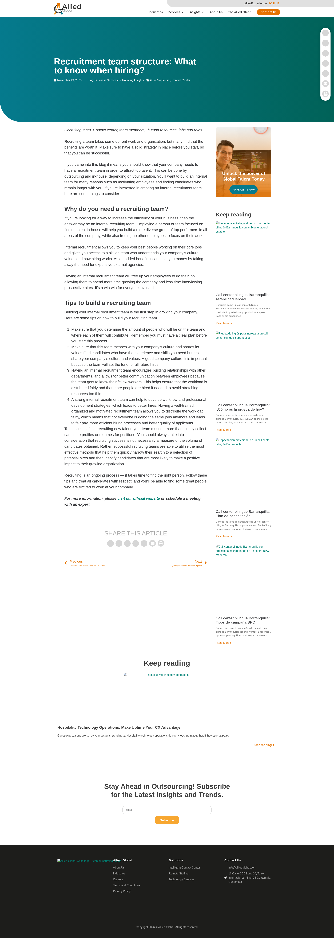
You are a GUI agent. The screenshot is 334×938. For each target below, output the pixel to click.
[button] (110, 543)
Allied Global (122, 860)
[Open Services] (182, 12)
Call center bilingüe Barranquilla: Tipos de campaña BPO (243, 620)
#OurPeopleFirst (160, 80)
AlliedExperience (255, 3)
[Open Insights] (202, 12)
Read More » (224, 323)
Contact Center (181, 80)
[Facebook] (227, 891)
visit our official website (138, 498)
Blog (90, 80)
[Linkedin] (234, 891)
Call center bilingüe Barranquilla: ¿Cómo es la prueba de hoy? (243, 407)
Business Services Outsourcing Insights (119, 80)
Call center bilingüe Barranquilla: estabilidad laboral (243, 297)
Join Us (273, 3)
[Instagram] (241, 891)
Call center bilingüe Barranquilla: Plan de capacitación (243, 513)
